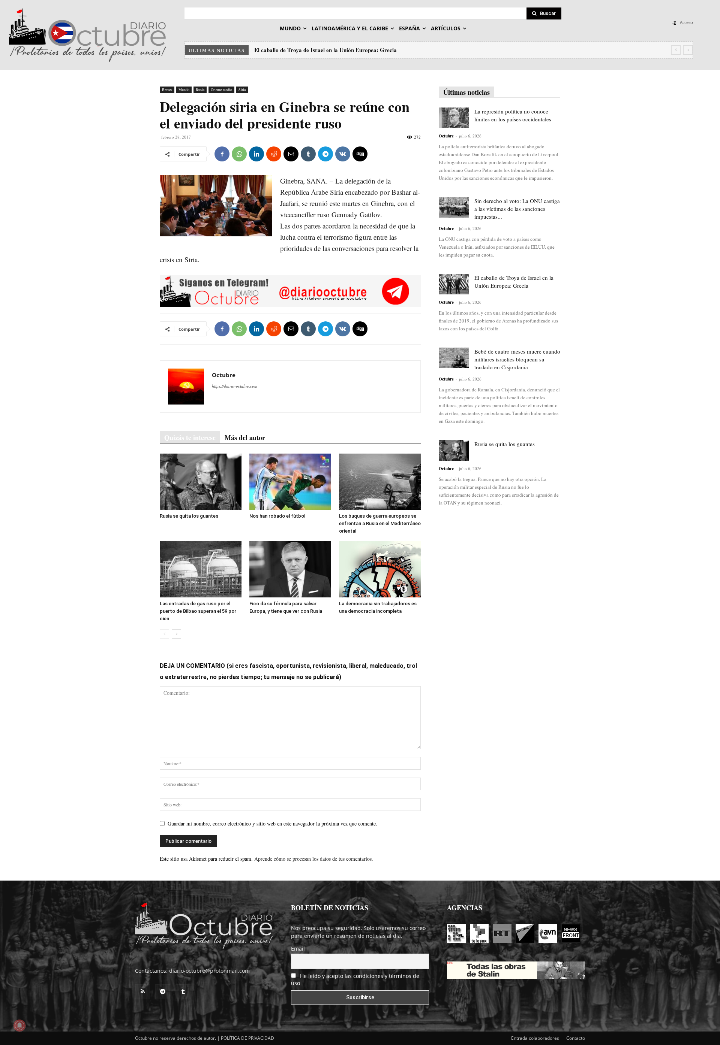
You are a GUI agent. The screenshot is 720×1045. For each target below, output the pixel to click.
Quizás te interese (190, 437)
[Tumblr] (308, 153)
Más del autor (245, 437)
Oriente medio (221, 89)
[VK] (342, 153)
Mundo (183, 89)
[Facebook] (222, 153)
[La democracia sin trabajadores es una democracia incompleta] (380, 569)
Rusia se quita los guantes (189, 516)
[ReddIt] (273, 153)
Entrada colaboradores (535, 1038)
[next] (688, 50)
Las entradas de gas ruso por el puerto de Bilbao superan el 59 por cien (198, 611)
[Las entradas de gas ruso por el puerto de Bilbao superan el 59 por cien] (201, 569)
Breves (167, 89)
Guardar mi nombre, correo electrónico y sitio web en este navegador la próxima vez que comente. (272, 823)
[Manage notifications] (20, 1026)
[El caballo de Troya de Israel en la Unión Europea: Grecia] (454, 284)
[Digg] (360, 153)
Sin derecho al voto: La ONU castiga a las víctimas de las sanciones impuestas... (517, 208)
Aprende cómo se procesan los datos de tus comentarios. (313, 858)
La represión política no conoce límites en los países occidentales (512, 115)
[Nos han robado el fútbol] (290, 482)
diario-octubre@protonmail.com (209, 970)
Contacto (575, 1038)
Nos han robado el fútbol (277, 516)
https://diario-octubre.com (234, 386)
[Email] (291, 153)
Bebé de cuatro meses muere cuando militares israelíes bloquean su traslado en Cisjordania (366, 50)
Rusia (200, 89)
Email (298, 948)
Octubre (224, 375)
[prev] (676, 50)
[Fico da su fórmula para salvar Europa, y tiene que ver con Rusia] (290, 569)
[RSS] (142, 991)
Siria (242, 89)
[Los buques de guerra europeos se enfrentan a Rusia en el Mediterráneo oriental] (380, 482)
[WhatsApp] (239, 153)
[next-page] (176, 634)
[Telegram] (325, 153)
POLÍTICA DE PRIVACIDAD (247, 1038)
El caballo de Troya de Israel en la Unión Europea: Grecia (514, 281)
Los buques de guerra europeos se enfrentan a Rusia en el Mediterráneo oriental (380, 523)
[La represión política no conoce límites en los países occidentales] (454, 117)
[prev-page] (164, 634)
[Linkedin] (256, 153)
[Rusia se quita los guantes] (201, 482)
